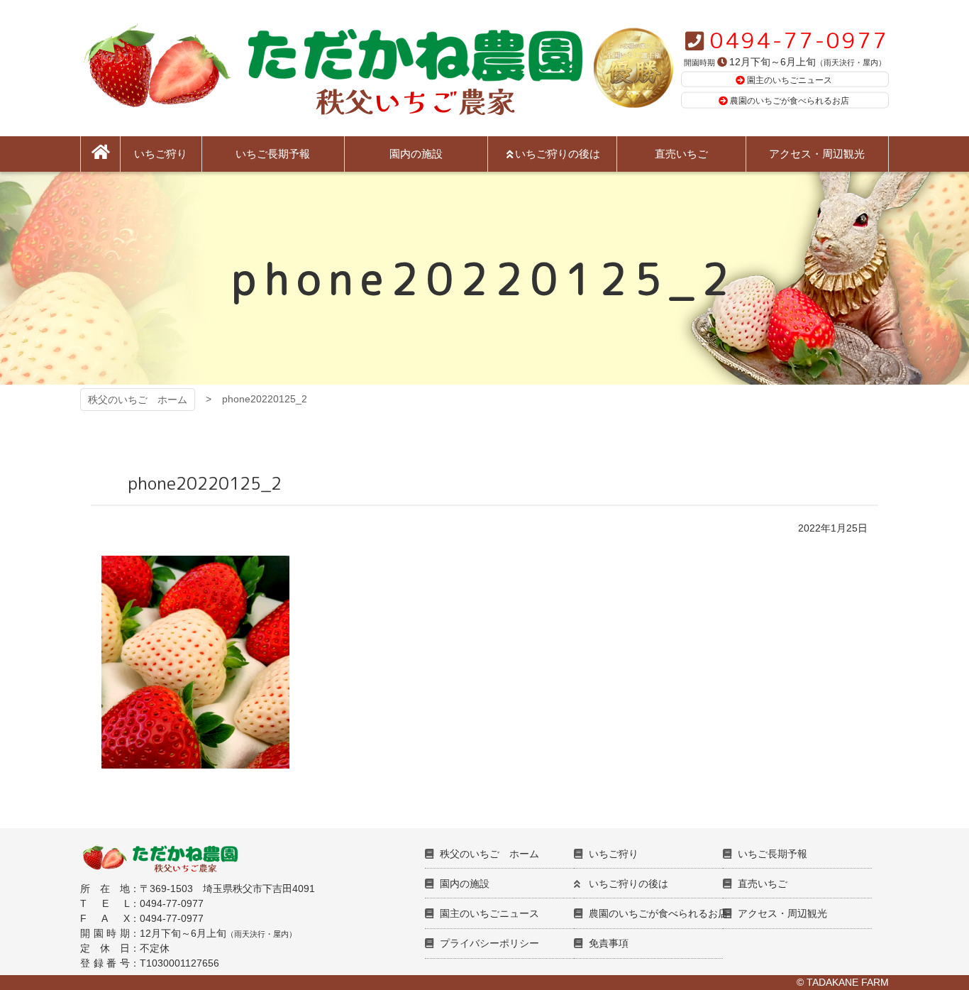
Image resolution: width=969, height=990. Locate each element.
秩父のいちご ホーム (137, 399)
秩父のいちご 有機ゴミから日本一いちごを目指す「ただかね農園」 (331, 68)
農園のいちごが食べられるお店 (789, 101)
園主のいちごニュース (789, 79)
